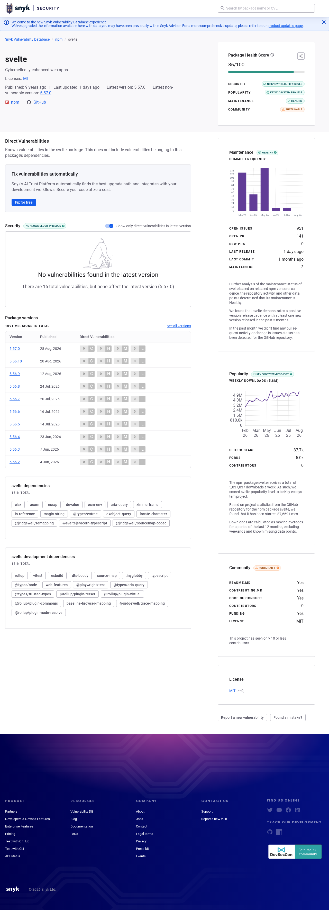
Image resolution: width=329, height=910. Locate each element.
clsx (18, 505)
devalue (72, 505)
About (140, 811)
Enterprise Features (19, 826)
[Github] (270, 833)
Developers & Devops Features (27, 819)
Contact (141, 826)
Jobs (139, 819)
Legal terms (144, 834)
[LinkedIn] (298, 811)
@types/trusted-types (33, 594)
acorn (34, 505)
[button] (272, 55)
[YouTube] (279, 811)
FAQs (74, 834)
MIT (26, 78)
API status (12, 856)
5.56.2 (15, 462)
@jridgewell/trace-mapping (142, 603)
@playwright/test (90, 585)
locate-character (153, 514)
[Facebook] (288, 811)
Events (141, 856)
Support (207, 811)
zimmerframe (147, 505)
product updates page (285, 26)
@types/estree (85, 514)
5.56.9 (15, 374)
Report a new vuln (214, 819)
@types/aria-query (129, 585)
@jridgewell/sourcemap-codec (141, 523)
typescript (159, 576)
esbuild (57, 576)
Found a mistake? (287, 717)
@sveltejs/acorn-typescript (84, 523)
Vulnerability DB (81, 811)
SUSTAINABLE (267, 568)
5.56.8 (15, 386)
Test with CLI (14, 849)
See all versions (179, 326)
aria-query (119, 505)
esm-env (95, 505)
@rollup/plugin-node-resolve (38, 613)
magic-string (54, 514)
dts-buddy (80, 576)
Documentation (81, 826)
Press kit (142, 849)
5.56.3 (15, 449)
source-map (107, 576)
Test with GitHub (17, 841)
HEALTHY (267, 152)
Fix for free (24, 202)
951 (300, 228)
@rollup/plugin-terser (77, 594)
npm (58, 39)
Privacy (141, 841)
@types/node (26, 585)
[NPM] (279, 833)
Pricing (10, 834)
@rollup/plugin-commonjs (36, 603)
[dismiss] (324, 22)
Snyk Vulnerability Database (27, 39)
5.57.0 (45, 92)
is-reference (25, 514)
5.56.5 (15, 424)
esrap (52, 505)
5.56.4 (15, 437)
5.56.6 (15, 412)
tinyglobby (134, 576)
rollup (19, 576)
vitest (37, 576)
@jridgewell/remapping (34, 523)
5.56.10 (16, 361)
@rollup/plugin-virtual (122, 594)
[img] (63, 226)
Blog (73, 819)
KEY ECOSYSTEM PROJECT (273, 374)
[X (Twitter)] (270, 811)
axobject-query (118, 514)
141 (300, 236)
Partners (11, 811)
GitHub (39, 102)
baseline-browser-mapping (89, 603)
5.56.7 (15, 399)
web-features (57, 585)
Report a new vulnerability (242, 717)
